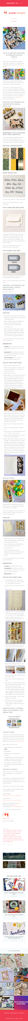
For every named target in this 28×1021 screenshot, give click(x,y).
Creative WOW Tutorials (9, 835)
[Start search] (11, 21)
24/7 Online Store (17, 97)
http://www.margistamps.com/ (18, 806)
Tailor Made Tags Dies (17, 840)
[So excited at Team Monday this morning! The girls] (7, 1003)
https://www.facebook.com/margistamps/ (12, 795)
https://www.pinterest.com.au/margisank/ (12, 800)
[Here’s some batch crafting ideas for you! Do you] (7, 989)
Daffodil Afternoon (8, 836)
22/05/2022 (14, 896)
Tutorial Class (16, 831)
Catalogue (6, 830)
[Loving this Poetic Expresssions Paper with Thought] (7, 975)
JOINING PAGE (20, 741)
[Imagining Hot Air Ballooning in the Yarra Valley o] (7, 961)
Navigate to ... (13, 3)
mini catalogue (18, 838)
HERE (6, 202)
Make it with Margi (8, 838)
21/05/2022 (14, 918)
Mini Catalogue (18, 830)
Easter (11, 830)
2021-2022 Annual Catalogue (13, 833)
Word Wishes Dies (8, 841)
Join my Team (18, 836)
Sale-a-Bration (7, 831)
